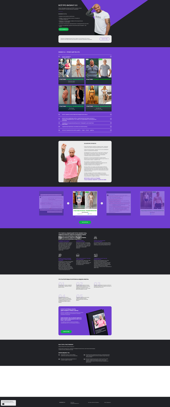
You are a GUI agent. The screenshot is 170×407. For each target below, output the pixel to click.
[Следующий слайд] (102, 203)
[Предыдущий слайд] (68, 203)
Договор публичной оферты (93, 402)
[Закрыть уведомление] (15, 400)
